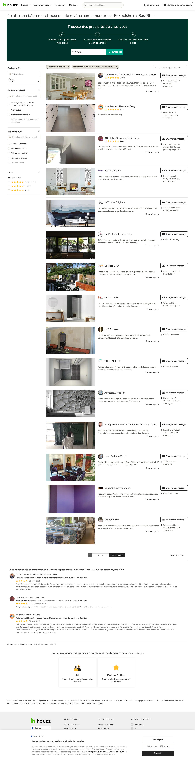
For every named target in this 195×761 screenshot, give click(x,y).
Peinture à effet (17, 163)
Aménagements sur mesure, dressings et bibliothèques (23, 103)
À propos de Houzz (72, 724)
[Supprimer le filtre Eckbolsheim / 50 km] (68, 67)
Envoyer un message (176, 75)
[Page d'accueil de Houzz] (41, 720)
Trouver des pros (41, 5)
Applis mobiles (104, 728)
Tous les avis (16, 178)
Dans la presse (70, 728)
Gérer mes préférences (158, 746)
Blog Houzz (139, 724)
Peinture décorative (19, 153)
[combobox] (103, 5)
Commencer (115, 51)
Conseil (72, 5)
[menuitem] (26, 5)
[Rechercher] (84, 5)
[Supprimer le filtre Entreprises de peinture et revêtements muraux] (117, 67)
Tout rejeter (158, 739)
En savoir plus (51, 644)
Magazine (59, 5)
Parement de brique (19, 144)
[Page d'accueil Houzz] (10, 5)
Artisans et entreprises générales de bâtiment (24, 120)
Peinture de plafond (19, 148)
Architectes (16, 110)
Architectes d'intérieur (20, 115)
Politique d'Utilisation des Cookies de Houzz (106, 752)
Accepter (158, 753)
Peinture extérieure (19, 158)
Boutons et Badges (105, 724)
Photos (24, 5)
